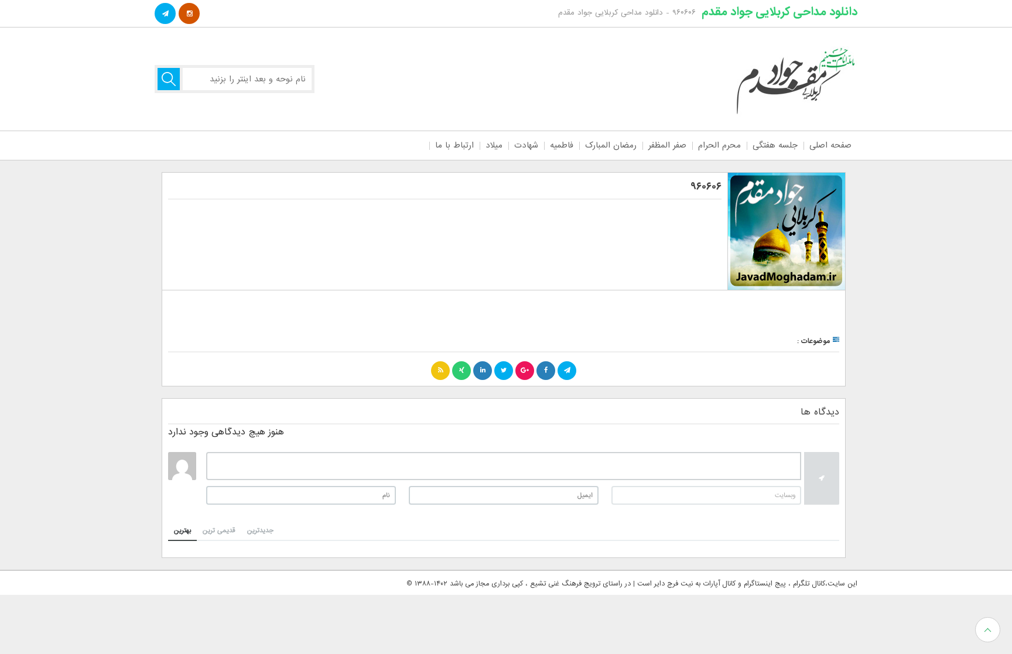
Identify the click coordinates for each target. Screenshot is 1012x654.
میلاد (494, 145)
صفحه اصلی (830, 145)
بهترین (182, 530)
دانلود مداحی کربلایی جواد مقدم (779, 11)
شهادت (526, 145)
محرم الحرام (719, 145)
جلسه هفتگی (775, 145)
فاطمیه (561, 145)
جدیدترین (260, 530)
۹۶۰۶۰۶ (706, 186)
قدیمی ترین (219, 530)
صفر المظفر (667, 145)
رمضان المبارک (611, 145)
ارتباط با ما (454, 145)
